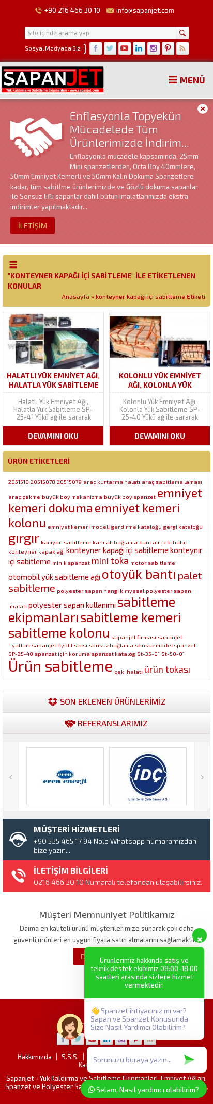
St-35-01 (148, 653)
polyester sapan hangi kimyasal (100, 590)
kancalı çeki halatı (164, 542)
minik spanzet (71, 562)
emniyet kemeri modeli (79, 526)
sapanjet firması (133, 636)
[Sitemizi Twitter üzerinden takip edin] (110, 48)
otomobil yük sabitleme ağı (54, 576)
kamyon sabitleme (66, 542)
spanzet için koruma (62, 653)
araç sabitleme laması (172, 481)
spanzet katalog (113, 653)
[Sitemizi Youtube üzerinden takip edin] (124, 48)
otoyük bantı (139, 573)
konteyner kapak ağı (36, 551)
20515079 (69, 481)
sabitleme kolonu (59, 632)
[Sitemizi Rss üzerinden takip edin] (182, 48)
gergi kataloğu (183, 526)
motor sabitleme (152, 562)
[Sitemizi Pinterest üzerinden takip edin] (168, 48)
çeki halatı (128, 671)
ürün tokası (167, 669)
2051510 (18, 481)
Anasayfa (75, 296)
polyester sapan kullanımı (72, 604)
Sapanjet (20, 1078)
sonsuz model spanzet (165, 645)
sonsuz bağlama (111, 645)
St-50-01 (173, 653)
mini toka (110, 560)
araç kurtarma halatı (111, 481)
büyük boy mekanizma (72, 496)
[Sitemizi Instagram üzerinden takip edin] (153, 48)
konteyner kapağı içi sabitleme (117, 550)
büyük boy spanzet (130, 496)
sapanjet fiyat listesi (59, 645)
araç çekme (24, 496)
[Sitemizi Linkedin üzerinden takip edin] (139, 48)
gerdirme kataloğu (136, 526)
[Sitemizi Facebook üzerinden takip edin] (95, 48)
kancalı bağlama (115, 542)
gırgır (23, 537)
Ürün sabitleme (60, 666)
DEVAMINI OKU (53, 435)
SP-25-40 (20, 653)
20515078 (43, 481)
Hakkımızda (35, 1056)
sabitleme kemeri (130, 617)
